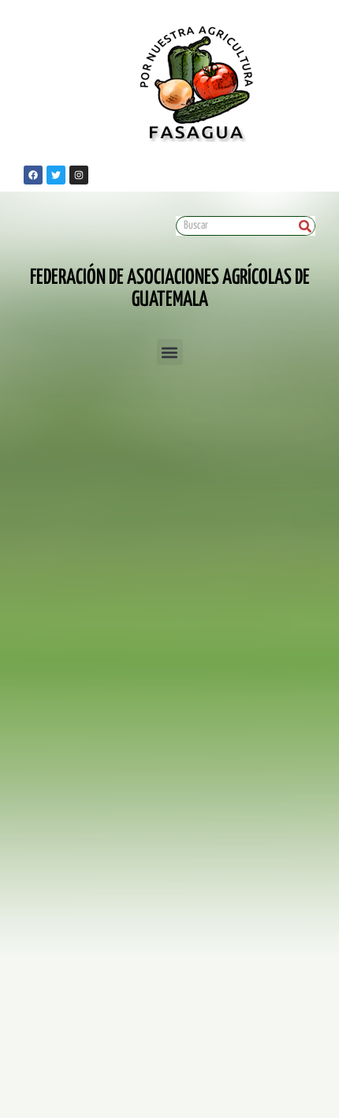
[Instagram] (78, 175)
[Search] (305, 226)
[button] (170, 352)
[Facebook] (33, 175)
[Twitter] (56, 175)
